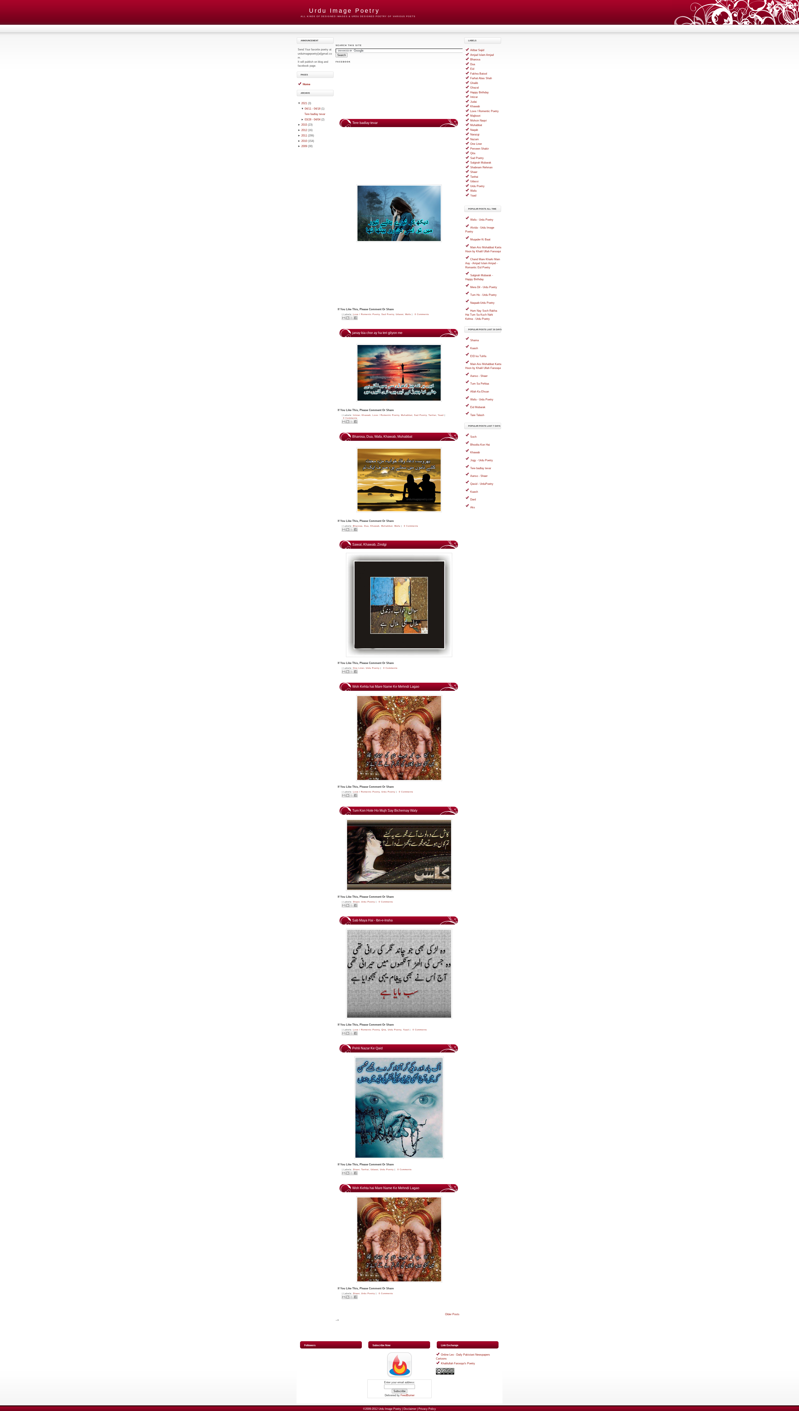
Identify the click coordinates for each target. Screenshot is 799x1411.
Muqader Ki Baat (480, 239)
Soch (473, 436)
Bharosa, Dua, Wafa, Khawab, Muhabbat (382, 436)
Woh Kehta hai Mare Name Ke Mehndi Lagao (385, 686)
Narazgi (474, 134)
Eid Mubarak (477, 407)
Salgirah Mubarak (480, 162)
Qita (383, 1030)
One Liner (358, 668)
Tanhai (432, 415)
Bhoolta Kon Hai (480, 444)
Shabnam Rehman (481, 167)
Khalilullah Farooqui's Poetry (458, 1363)
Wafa (408, 314)
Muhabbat (406, 415)
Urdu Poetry (373, 668)
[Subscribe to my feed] (399, 1377)
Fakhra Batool (478, 73)
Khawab (366, 415)
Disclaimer (409, 1408)
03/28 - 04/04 (312, 119)
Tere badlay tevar (314, 114)
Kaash (474, 348)
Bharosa (357, 526)
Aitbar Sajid (477, 50)
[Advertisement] (316, 216)
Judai (473, 101)
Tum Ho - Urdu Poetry (483, 294)
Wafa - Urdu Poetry (481, 219)
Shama (474, 340)
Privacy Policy (427, 1408)
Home (306, 84)
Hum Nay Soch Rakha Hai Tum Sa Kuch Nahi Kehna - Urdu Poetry (481, 314)
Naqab (474, 129)
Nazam (474, 139)
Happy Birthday (479, 92)
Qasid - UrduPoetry (481, 483)
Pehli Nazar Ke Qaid (367, 1048)
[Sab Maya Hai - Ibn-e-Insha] (399, 1017)
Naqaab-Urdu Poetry (482, 302)
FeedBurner (407, 1395)
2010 (304, 140)
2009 (304, 146)
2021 (304, 103)
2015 (304, 124)
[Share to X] (352, 318)
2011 (304, 135)
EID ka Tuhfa (478, 356)
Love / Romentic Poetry (366, 314)
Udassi (399, 314)
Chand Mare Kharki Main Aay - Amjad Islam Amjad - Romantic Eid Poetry (482, 263)
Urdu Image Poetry (389, 1408)
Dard (473, 499)
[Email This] (344, 318)
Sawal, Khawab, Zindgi (369, 544)
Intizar (356, 415)
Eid (472, 68)
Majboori (475, 115)
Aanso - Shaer (479, 375)
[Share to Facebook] (356, 318)
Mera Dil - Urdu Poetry (483, 287)
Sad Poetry (387, 314)
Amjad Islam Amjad (482, 54)
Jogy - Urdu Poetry (481, 460)
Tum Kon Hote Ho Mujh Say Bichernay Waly (384, 810)
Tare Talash (477, 415)
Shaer (356, 902)
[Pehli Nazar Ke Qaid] (399, 1157)
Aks (472, 507)
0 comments (422, 314)
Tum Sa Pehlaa (479, 383)
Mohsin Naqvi (478, 120)
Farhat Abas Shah (481, 78)
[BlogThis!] (348, 318)
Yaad (441, 415)
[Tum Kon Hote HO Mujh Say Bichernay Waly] (399, 890)
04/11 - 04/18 (312, 108)
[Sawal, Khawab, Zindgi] (399, 656)
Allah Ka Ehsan (479, 391)
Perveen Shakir (479, 148)
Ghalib (474, 83)
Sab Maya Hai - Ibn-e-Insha (372, 920)
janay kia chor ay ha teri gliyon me (377, 333)
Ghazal (474, 87)
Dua (366, 526)
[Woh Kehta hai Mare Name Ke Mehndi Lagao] (399, 780)
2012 (304, 130)
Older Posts (452, 1314)
